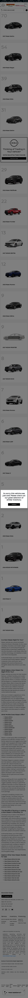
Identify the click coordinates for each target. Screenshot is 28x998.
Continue (14, 504)
